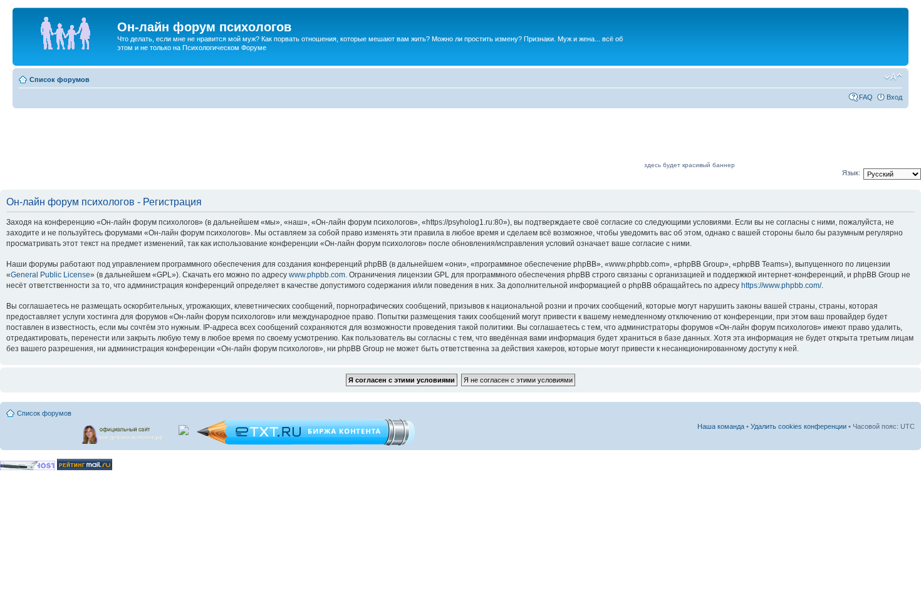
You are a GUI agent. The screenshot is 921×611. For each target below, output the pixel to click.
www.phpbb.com (317, 274)
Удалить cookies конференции (798, 426)
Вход (894, 97)
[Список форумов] (66, 31)
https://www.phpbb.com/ (781, 285)
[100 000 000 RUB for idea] (184, 427)
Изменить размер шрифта (893, 77)
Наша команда (720, 426)
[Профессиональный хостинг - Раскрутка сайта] (27, 468)
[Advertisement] (414, 139)
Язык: (851, 173)
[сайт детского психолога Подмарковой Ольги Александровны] (123, 432)
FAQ (866, 97)
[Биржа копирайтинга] (306, 443)
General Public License (50, 274)
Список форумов (59, 79)
